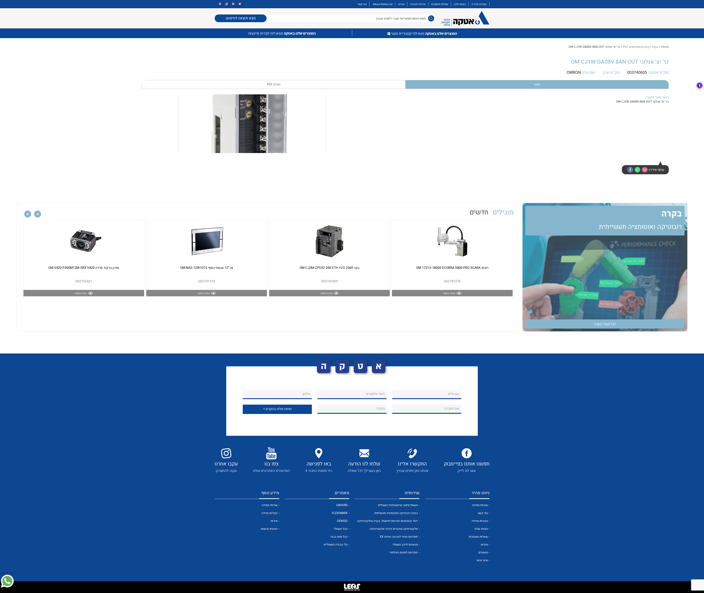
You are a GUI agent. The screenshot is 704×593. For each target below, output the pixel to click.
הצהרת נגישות (269, 529)
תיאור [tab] (537, 84)
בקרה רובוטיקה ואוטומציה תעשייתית (396, 513)
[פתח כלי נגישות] (700, 85)
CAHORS (342, 505)
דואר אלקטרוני (375, 393)
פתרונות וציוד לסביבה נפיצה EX (399, 537)
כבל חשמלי (341, 529)
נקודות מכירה (479, 4)
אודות (401, 4)
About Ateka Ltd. (382, 4)
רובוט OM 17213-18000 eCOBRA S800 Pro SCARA (452, 267)
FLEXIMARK (340, 513)
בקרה (655, 47)
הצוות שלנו (460, 4)
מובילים (503, 212)
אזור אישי (482, 560)
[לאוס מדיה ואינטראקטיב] (352, 587)
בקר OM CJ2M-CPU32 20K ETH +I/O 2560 (329, 267)
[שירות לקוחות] (7, 581)
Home (665, 47)
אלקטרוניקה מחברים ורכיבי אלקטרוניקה (394, 529)
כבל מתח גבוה (339, 537)
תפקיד (380, 408)
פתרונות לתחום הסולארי (403, 552)
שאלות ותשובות (439, 4)
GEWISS (342, 521)
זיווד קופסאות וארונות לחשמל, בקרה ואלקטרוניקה (387, 521)
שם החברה (451, 408)
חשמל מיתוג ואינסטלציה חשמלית (398, 505)
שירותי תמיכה (418, 4)
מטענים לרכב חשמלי (405, 544)
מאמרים (483, 552)
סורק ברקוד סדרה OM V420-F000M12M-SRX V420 (83, 267)
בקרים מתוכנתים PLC (636, 47)
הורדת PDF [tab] (273, 84)
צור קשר (362, 4)
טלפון (306, 393)
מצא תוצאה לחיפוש (241, 18)
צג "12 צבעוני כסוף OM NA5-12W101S (206, 267)
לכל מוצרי (605, 324)
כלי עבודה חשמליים (336, 544)
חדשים (479, 212)
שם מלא (453, 393)
